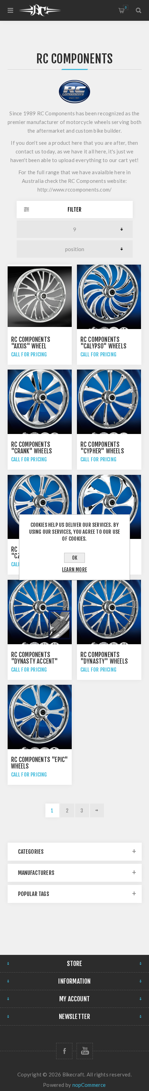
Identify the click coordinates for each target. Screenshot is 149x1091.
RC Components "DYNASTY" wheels (104, 658)
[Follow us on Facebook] (64, 1051)
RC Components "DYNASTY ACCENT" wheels (34, 661)
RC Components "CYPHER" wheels (102, 448)
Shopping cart (125, 7)
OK (74, 558)
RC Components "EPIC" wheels (39, 763)
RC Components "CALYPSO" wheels (103, 343)
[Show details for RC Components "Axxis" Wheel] (40, 297)
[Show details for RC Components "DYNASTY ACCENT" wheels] (40, 612)
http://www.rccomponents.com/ (74, 189)
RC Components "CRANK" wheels (31, 448)
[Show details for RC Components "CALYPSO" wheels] (109, 297)
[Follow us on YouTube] (85, 1051)
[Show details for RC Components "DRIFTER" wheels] (109, 507)
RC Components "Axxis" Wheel (31, 343)
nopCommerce (89, 1085)
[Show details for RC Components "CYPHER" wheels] (109, 402)
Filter (74, 209)
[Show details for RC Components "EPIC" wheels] (40, 717)
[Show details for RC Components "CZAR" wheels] (40, 507)
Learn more (74, 569)
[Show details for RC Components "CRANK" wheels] (40, 402)
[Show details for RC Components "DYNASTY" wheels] (109, 612)
